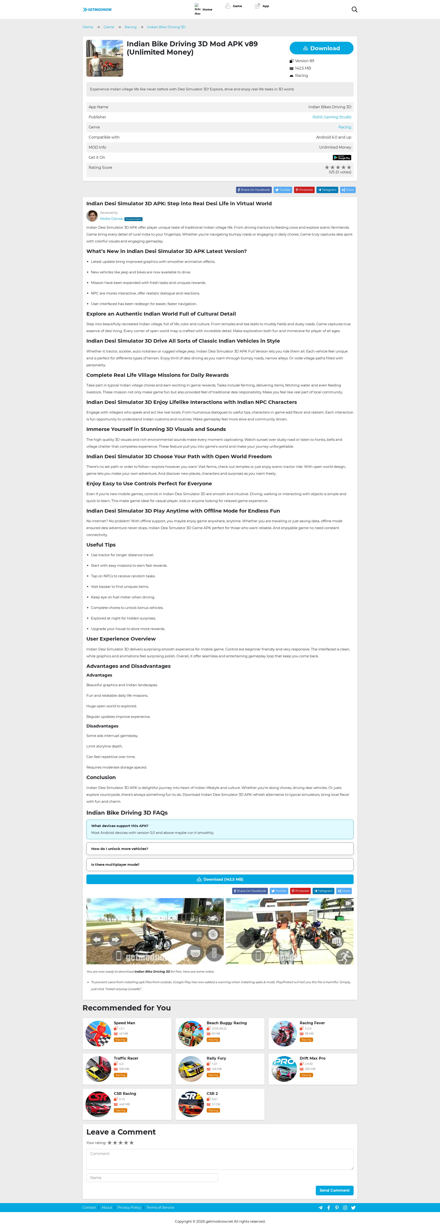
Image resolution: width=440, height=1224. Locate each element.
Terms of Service (160, 1207)
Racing (301, 75)
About (107, 1207)
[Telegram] (320, 1207)
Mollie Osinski (112, 218)
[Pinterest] (337, 1207)
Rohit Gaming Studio (332, 117)
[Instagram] (345, 1207)
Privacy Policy (129, 1207)
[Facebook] (328, 1207)
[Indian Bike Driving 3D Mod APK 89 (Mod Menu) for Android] (97, 9)
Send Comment (335, 1190)
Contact (89, 1207)
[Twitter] (353, 1207)
